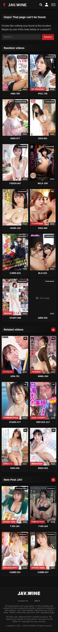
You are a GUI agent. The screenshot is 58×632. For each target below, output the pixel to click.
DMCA (37, 601)
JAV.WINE (17, 5)
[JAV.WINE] (29, 594)
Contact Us (23, 601)
